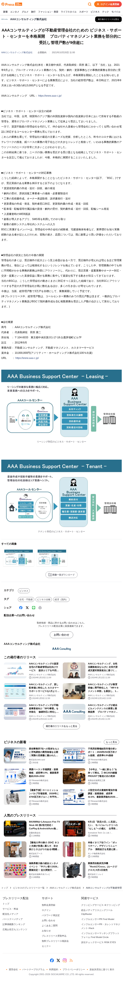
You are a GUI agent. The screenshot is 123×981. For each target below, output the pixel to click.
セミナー (46, 946)
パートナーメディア (13, 919)
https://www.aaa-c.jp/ (50, 95)
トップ (4, 888)
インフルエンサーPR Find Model (97, 919)
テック (105, 11)
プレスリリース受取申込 (54, 936)
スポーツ (83, 11)
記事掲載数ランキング (14, 924)
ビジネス (95, 11)
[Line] (33, 607)
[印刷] (40, 607)
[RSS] (71, 960)
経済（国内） (61, 599)
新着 (5, 11)
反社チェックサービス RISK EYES (98, 942)
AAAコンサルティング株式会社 (17, 52)
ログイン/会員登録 (110, 4)
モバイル (115, 11)
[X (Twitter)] (27, 607)
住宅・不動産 (26, 599)
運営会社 (13, 969)
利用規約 (53, 969)
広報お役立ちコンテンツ (15, 929)
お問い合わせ (61, 634)
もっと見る (111, 742)
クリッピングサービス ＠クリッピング (100, 905)
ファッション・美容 (48, 11)
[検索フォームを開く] (90, 4)
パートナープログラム (33, 969)
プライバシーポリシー (74, 969)
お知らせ (46, 930)
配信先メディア (10, 914)
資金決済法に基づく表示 (102, 969)
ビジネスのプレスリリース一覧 (29, 888)
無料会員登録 (48, 905)
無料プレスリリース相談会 (55, 941)
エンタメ (14, 11)
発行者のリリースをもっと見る (61, 726)
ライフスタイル (69, 11)
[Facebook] (20, 607)
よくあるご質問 (49, 925)
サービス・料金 (10, 909)
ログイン (46, 910)
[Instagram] (65, 960)
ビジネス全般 (43, 599)
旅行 (33, 11)
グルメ (25, 11)
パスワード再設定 (51, 915)
